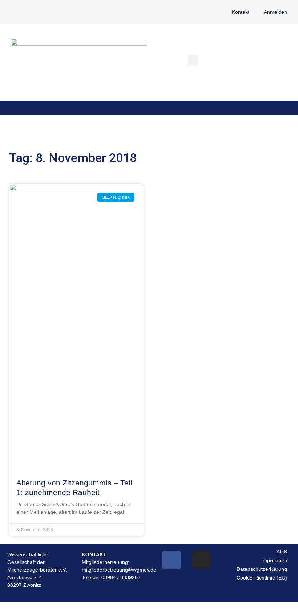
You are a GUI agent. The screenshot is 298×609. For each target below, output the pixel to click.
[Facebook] (171, 560)
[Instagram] (201, 560)
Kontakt (240, 12)
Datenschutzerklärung (262, 569)
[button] (193, 60)
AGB (282, 551)
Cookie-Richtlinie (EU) (262, 578)
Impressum (274, 560)
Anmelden (275, 12)
